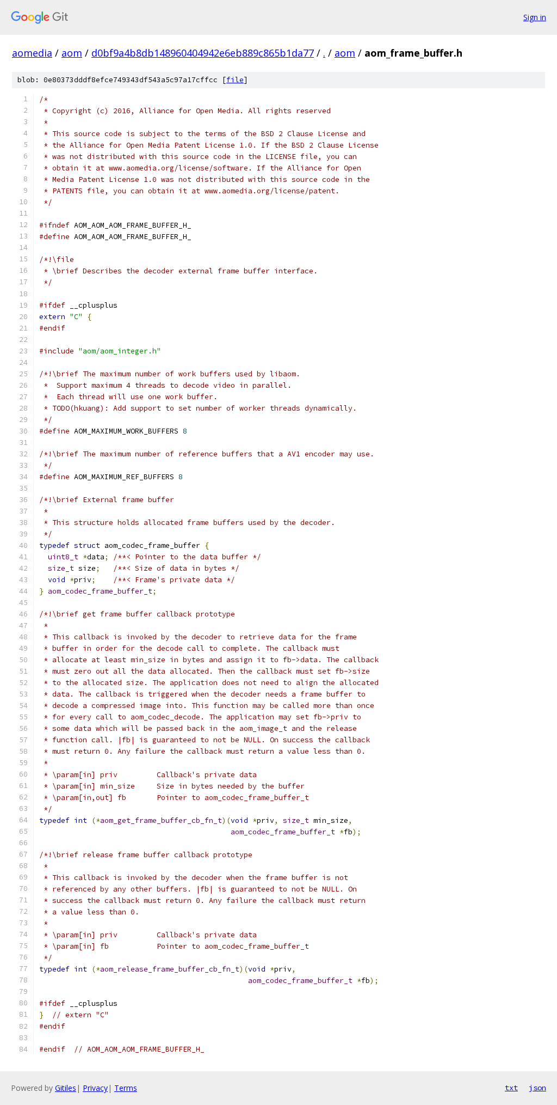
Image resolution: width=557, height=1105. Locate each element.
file (235, 79)
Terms (125, 1088)
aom (71, 52)
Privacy (95, 1088)
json (537, 1087)
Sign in (534, 17)
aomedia (32, 52)
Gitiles (65, 1088)
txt (511, 1087)
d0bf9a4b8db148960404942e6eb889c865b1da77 (202, 52)
